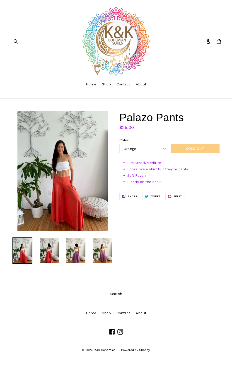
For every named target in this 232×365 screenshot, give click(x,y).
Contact (123, 84)
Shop (106, 84)
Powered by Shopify (135, 350)
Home (91, 84)
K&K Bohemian (105, 350)
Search (116, 294)
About (141, 84)
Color (124, 140)
